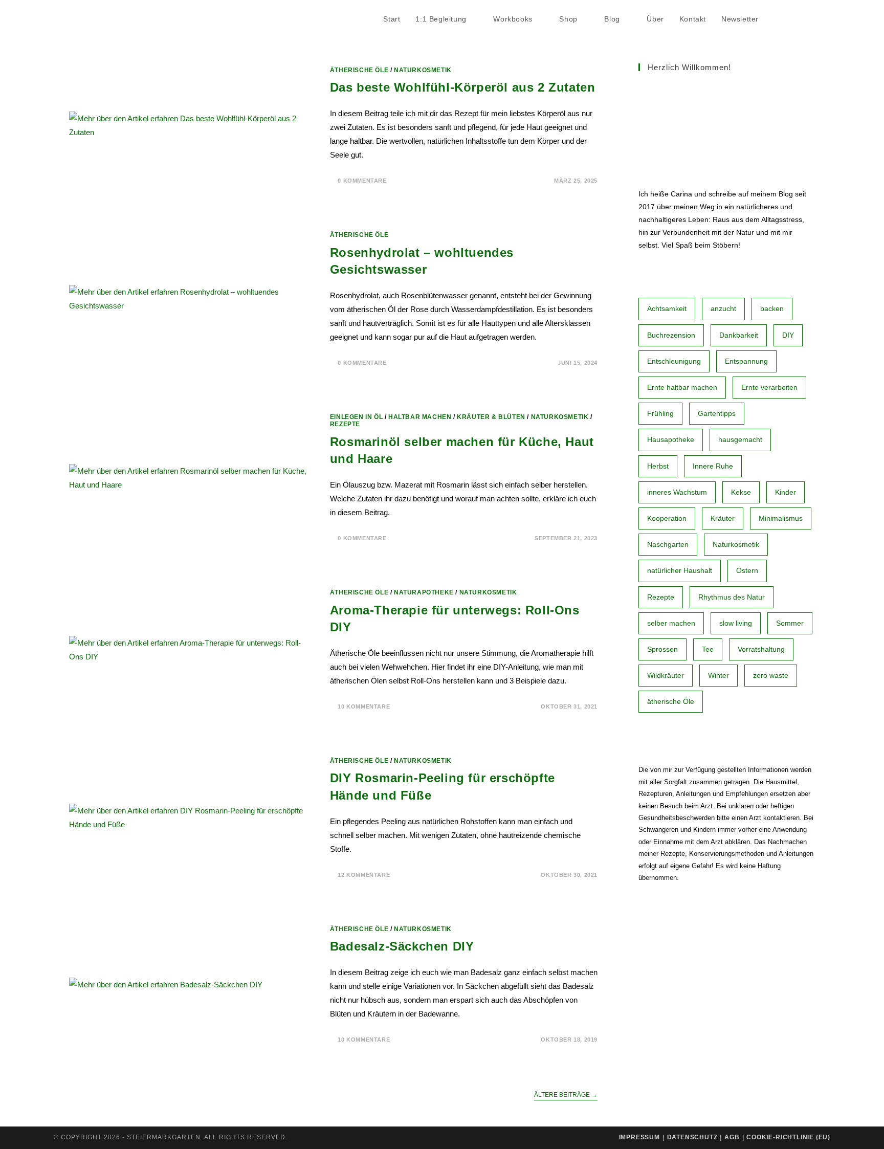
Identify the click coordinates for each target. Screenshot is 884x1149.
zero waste (770, 675)
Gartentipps (717, 413)
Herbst (658, 466)
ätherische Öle (670, 701)
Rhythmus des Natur (731, 597)
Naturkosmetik (423, 70)
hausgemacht (740, 439)
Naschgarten (668, 544)
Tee (708, 649)
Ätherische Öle (359, 70)
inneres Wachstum (677, 492)
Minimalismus (781, 518)
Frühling (660, 413)
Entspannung (746, 361)
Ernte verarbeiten (769, 387)
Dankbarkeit (738, 335)
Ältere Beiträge (566, 1094)
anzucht (723, 308)
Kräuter (723, 518)
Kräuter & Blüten (491, 417)
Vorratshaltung (761, 649)
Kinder (785, 492)
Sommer (790, 623)
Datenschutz (692, 1137)
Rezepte (345, 424)
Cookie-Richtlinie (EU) (788, 1137)
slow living (735, 623)
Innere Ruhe (713, 466)
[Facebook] (798, 19)
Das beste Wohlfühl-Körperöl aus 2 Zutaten (462, 87)
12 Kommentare (364, 875)
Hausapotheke (670, 439)
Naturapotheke (424, 592)
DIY (788, 335)
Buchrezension (671, 335)
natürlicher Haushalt (679, 570)
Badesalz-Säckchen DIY (402, 946)
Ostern (747, 570)
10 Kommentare (364, 706)
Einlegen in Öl (356, 417)
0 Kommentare (362, 181)
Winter (718, 675)
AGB (731, 1137)
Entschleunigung (674, 361)
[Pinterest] (813, 19)
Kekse (741, 492)
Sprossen (662, 649)
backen (772, 308)
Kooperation (667, 518)
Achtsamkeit (667, 308)
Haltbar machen (419, 417)
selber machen (671, 623)
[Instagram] (827, 19)
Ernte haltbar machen (682, 387)
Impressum (639, 1137)
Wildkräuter (665, 675)
